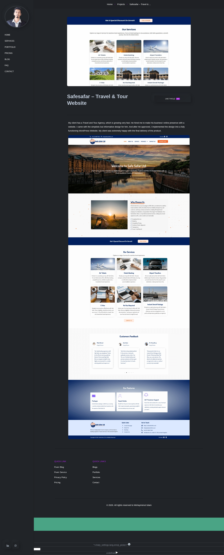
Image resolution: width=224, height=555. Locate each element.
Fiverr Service (60, 472)
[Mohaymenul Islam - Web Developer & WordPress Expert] (17, 16)
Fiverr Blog (59, 467)
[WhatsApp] (16, 545)
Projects (121, 4)
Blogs (95, 467)
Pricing (8, 53)
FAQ (6, 65)
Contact (9, 71)
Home (7, 35)
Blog (7, 59)
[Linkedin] (8, 545)
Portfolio (10, 47)
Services (9, 41)
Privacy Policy (60, 477)
